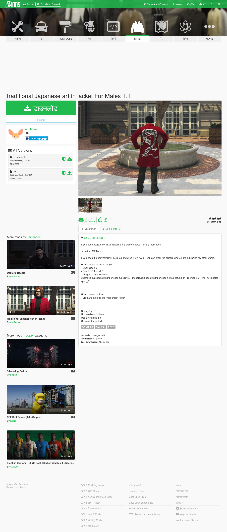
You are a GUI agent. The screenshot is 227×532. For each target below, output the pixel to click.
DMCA (179, 502)
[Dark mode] (212, 4)
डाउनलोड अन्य (90, 221)
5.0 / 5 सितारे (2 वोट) (214, 222)
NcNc (13, 420)
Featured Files (136, 491)
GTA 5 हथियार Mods (91, 502)
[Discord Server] (27, 132)
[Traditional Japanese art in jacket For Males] (150, 148)
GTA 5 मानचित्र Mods (91, 520)
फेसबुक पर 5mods (187, 514)
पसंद (105, 221)
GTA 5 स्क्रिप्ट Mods (91, 508)
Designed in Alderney (17, 484)
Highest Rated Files (139, 508)
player (30, 335)
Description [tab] (89, 228)
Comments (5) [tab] (112, 228)
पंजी (204, 4)
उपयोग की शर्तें (182, 496)
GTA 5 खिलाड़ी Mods (91, 514)
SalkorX (14, 466)
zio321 (13, 374)
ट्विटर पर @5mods (188, 508)
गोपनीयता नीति (182, 491)
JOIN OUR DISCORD (95, 237)
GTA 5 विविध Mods (90, 526)
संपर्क (178, 485)
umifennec (32, 129)
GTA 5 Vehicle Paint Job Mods (97, 496)
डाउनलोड (44, 108)
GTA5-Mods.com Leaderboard (145, 514)
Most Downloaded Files (141, 502)
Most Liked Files (137, 496)
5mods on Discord (189, 520)
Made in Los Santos (16, 487)
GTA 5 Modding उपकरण (93, 485)
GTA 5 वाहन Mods (90, 491)
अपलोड (178, 4)
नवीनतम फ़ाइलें (135, 485)
